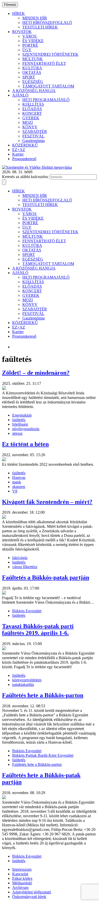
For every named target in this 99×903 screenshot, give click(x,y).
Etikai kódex (22, 878)
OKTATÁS (31, 72)
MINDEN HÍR (34, 18)
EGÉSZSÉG (32, 81)
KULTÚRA (32, 68)
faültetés (18, 420)
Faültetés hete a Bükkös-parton (37, 764)
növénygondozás (25, 429)
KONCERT (32, 113)
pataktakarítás (23, 684)
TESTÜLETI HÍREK (40, 27)
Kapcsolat (20, 874)
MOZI (27, 122)
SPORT (28, 77)
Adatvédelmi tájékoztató (31, 892)
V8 (14, 491)
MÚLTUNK (32, 59)
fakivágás (19, 558)
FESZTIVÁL (33, 136)
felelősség (20, 424)
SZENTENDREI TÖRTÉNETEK (50, 54)
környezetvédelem (26, 680)
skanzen (18, 486)
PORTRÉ (30, 45)
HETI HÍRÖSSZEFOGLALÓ (47, 22)
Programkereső (24, 159)
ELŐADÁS (32, 109)
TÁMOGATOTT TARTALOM (48, 86)
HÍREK (18, 13)
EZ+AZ (18, 150)
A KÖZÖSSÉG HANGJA (34, 91)
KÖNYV (30, 127)
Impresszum (21, 869)
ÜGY (26, 50)
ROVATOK (22, 32)
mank (16, 482)
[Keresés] (4, 182)
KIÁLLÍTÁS (33, 104)
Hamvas (18, 477)
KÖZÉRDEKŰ (25, 145)
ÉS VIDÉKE (33, 41)
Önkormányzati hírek (29, 896)
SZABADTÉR (34, 131)
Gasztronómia (33, 140)
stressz (17, 433)
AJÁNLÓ (20, 95)
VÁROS (29, 36)
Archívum (20, 887)
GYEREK (30, 118)
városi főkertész (24, 567)
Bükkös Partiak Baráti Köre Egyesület (42, 755)
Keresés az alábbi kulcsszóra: (25, 176)
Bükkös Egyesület (26, 611)
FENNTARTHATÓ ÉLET (44, 63)
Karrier (18, 154)
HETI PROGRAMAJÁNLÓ (46, 100)
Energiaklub (22, 415)
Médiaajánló (22, 883)
